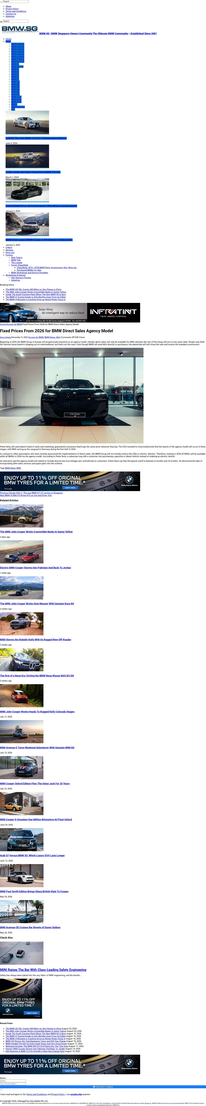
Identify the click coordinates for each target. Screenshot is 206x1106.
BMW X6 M (16, 99)
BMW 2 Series (17, 46)
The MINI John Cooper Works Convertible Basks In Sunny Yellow (36, 292)
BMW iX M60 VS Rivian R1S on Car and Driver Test (26, 495)
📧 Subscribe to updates (103, 1087)
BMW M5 (15, 92)
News (8, 41)
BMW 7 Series (17, 59)
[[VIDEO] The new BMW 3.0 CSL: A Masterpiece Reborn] (27, 133)
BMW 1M (15, 81)
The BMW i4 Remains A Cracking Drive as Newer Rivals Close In (35, 299)
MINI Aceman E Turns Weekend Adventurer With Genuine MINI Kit (37, 747)
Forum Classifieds (19, 265)
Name (3, 1078)
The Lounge (16, 262)
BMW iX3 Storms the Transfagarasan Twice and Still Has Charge (36, 1041)
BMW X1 (15, 69)
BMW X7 (15, 79)
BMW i (14, 104)
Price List (10, 252)
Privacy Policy (12, 9)
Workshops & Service (16, 275)
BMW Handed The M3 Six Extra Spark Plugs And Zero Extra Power (36, 1043)
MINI (18, 468)
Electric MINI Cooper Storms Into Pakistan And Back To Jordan (35, 567)
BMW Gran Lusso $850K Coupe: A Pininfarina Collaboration (39, 239)
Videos (9, 247)
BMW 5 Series (17, 54)
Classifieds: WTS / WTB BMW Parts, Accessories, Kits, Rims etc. (47, 267)
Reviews (9, 250)
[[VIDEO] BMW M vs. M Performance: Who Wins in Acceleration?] (27, 201)
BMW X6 (15, 76)
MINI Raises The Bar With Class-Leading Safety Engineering (43, 970)
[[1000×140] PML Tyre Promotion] (70, 490)
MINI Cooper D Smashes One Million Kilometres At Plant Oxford (36, 819)
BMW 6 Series (17, 56)
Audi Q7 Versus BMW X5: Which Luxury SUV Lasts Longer (32, 855)
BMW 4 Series (17, 51)
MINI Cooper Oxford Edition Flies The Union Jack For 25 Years (35, 783)
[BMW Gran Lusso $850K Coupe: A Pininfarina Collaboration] (27, 235)
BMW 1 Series (17, 44)
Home (8, 39)
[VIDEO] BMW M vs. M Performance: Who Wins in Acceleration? (41, 206)
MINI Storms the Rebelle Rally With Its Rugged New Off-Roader (35, 639)
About (8, 6)
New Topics (16, 257)
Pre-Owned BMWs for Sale (29, 270)
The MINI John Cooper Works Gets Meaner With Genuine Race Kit (37, 603)
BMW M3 (15, 86)
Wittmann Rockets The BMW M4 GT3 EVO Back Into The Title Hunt (37, 1046)
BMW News (49, 337)
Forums (9, 255)
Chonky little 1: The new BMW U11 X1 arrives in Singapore (31, 493)
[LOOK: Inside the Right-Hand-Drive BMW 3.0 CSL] (27, 167)
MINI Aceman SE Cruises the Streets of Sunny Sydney (30, 927)
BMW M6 (15, 94)
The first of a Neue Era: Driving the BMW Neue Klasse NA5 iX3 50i (37, 675)
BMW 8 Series (17, 61)
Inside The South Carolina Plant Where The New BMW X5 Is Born (36, 294)
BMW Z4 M (16, 102)
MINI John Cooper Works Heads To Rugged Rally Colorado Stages (37, 711)
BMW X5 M (16, 97)
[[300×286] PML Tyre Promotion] (21, 1018)
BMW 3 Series (17, 49)
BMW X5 (15, 74)
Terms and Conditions (16, 11)
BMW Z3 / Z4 (17, 66)
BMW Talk (16, 260)
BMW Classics (18, 107)
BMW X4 (15, 71)
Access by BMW (14, 324)
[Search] (1, 2)
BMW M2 (15, 84)
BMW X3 (15, 64)
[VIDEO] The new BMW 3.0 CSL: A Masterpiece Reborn (36, 138)
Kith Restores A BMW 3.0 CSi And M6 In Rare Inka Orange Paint (35, 1051)
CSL (13, 109)
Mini (58, 337)
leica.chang (5, 337)
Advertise (10, 16)
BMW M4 (15, 89)
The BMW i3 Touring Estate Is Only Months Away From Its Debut (36, 297)
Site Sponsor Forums (21, 277)
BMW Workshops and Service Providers (29, 272)
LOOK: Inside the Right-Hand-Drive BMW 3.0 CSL (33, 172)
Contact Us (11, 14)
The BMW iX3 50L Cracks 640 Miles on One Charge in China (33, 289)
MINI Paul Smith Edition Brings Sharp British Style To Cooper (34, 891)
